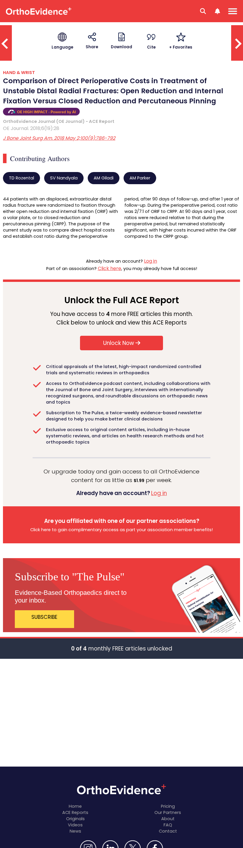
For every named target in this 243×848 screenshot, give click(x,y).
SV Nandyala (64, 178)
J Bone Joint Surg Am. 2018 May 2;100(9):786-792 (59, 138)
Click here (109, 268)
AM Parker (140, 178)
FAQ (168, 825)
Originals (75, 819)
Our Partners (167, 812)
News (75, 831)
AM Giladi (103, 178)
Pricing (168, 806)
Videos (75, 825)
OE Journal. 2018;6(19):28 (31, 128)
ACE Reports (75, 812)
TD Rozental (21, 178)
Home (75, 806)
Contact (168, 831)
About (168, 819)
